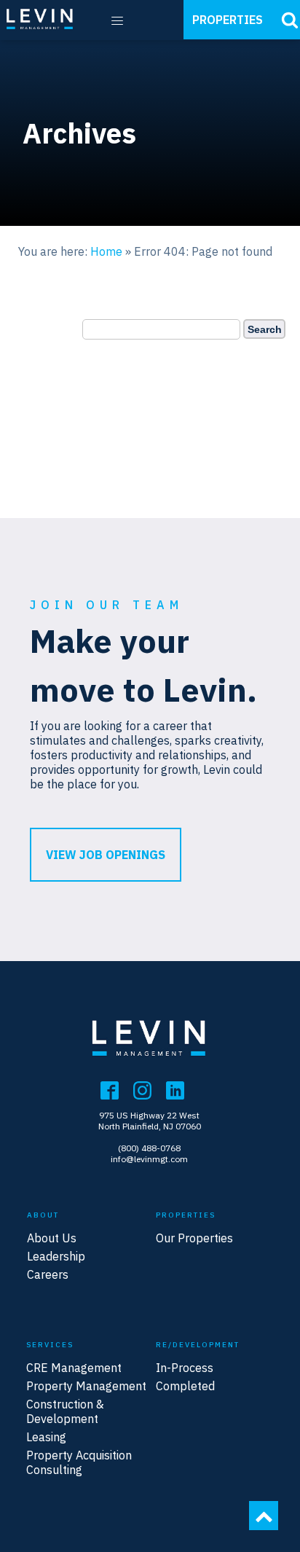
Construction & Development (65, 1411)
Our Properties (194, 1238)
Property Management (86, 1386)
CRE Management (74, 1367)
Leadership (56, 1256)
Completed (185, 1386)
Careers (47, 1274)
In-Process (184, 1367)
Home (106, 251)
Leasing (46, 1437)
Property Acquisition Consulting (79, 1462)
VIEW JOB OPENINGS (105, 854)
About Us (51, 1238)
